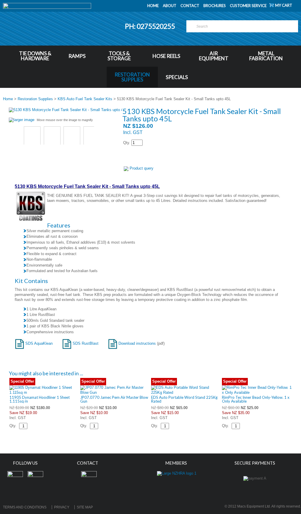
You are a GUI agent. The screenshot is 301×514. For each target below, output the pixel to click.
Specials (177, 77)
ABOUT (169, 5)
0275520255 (156, 26)
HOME (153, 5)
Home (8, 99)
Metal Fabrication (266, 55)
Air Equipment (213, 55)
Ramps (77, 56)
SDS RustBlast (84, 343)
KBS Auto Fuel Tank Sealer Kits (85, 99)
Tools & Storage (119, 55)
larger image (24, 120)
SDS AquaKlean (38, 343)
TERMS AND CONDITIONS (24, 507)
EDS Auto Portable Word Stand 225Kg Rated (184, 399)
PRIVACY (61, 507)
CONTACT (189, 5)
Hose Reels (166, 56)
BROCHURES (214, 5)
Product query (141, 168)
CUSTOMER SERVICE (248, 5)
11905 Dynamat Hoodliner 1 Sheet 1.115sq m (39, 399)
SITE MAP (85, 507)
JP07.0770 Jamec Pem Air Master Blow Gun (114, 399)
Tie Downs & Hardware (35, 55)
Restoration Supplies (132, 77)
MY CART (283, 5)
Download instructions (136, 343)
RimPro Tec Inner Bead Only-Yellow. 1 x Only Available (256, 399)
